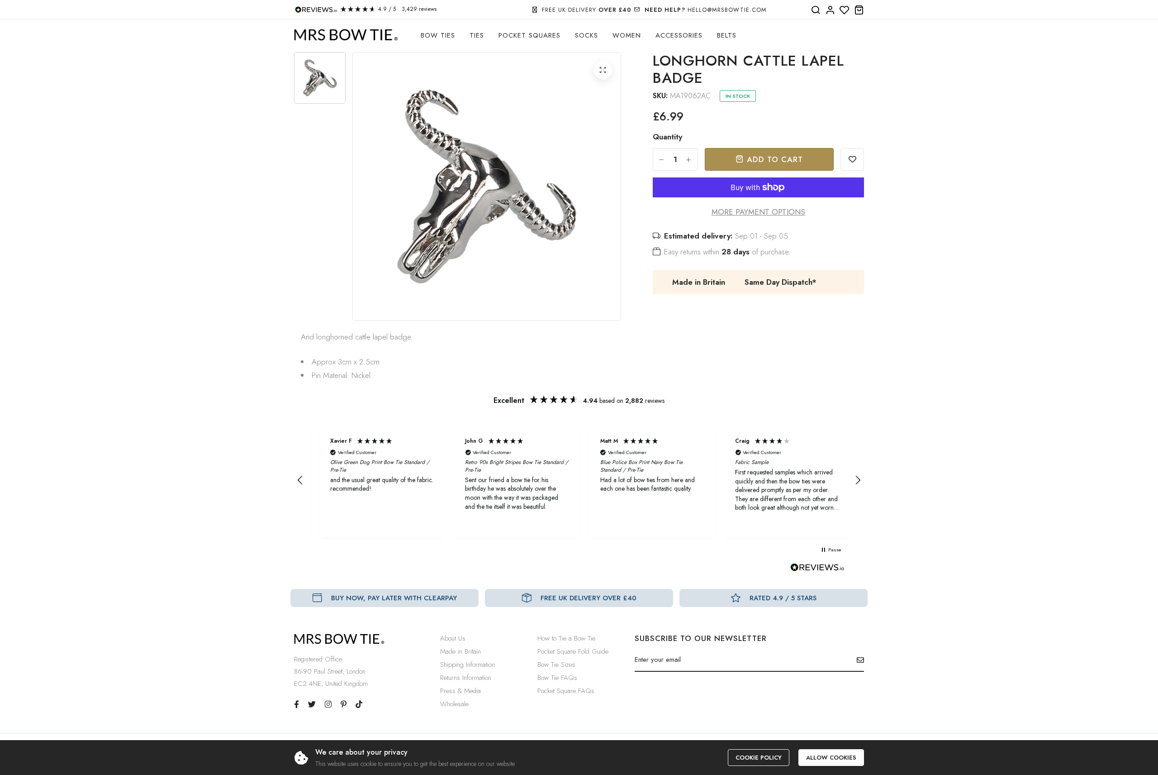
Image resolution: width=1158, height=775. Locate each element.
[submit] (857, 660)
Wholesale (454, 704)
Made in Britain (460, 651)
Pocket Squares (529, 35)
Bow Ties (438, 35)
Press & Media (460, 691)
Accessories (678, 35)
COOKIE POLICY (759, 757)
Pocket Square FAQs (565, 691)
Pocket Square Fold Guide (572, 651)
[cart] (859, 10)
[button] (300, 480)
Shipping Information (467, 665)
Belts (726, 35)
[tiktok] (359, 704)
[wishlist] (845, 10)
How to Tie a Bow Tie (566, 638)
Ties (477, 35)
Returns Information (465, 678)
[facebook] (296, 704)
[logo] (346, 35)
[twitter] (312, 704)
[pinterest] (343, 704)
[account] (830, 10)
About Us (452, 638)
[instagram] (328, 704)
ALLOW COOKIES (831, 757)
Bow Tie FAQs (557, 678)
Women (626, 35)
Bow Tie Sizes (556, 665)
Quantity (667, 136)
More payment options (758, 211)
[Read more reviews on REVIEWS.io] (817, 570)
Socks (586, 35)
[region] (579, 480)
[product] (603, 70)
